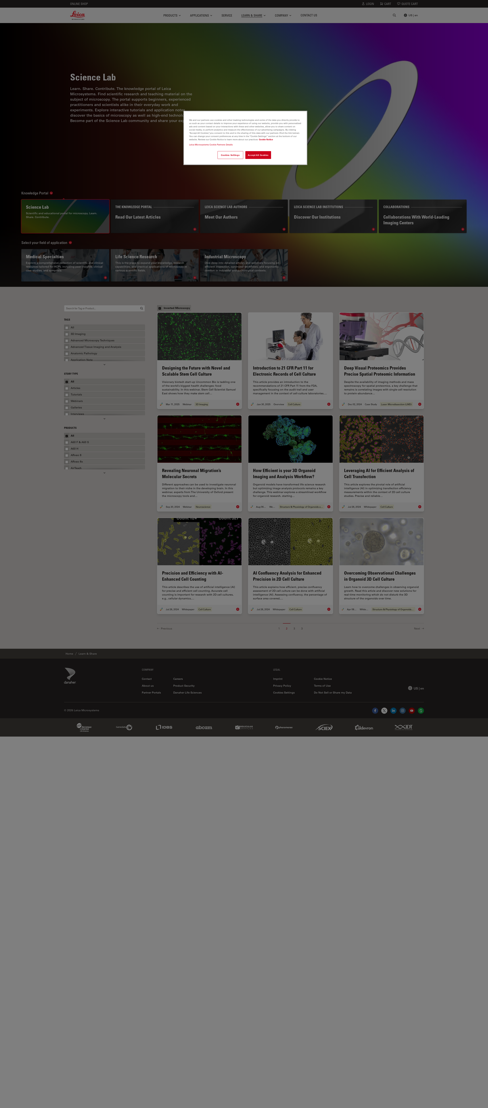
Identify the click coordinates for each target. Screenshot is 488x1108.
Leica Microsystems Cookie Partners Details (211, 144)
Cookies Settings (230, 155)
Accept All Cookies (258, 155)
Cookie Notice (266, 139)
